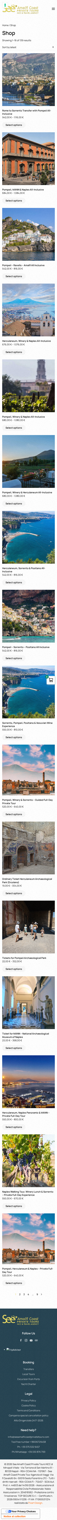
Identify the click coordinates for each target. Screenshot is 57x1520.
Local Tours (28, 1374)
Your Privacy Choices (23, 1511)
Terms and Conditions (28, 1410)
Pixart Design (35, 1502)
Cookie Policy (28, 1405)
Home (5, 25)
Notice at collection (15, 1516)
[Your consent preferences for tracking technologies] (5, 5)
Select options (14, 125)
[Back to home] (21, 9)
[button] (53, 9)
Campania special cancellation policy (28, 1415)
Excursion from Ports (28, 1379)
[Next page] (41, 1294)
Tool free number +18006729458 (28, 1441)
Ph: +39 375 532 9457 (28, 1446)
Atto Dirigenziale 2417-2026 (28, 1420)
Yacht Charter (28, 1384)
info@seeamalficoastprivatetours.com (28, 1436)
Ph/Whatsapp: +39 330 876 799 (28, 1451)
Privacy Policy (28, 1400)
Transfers (28, 1369)
